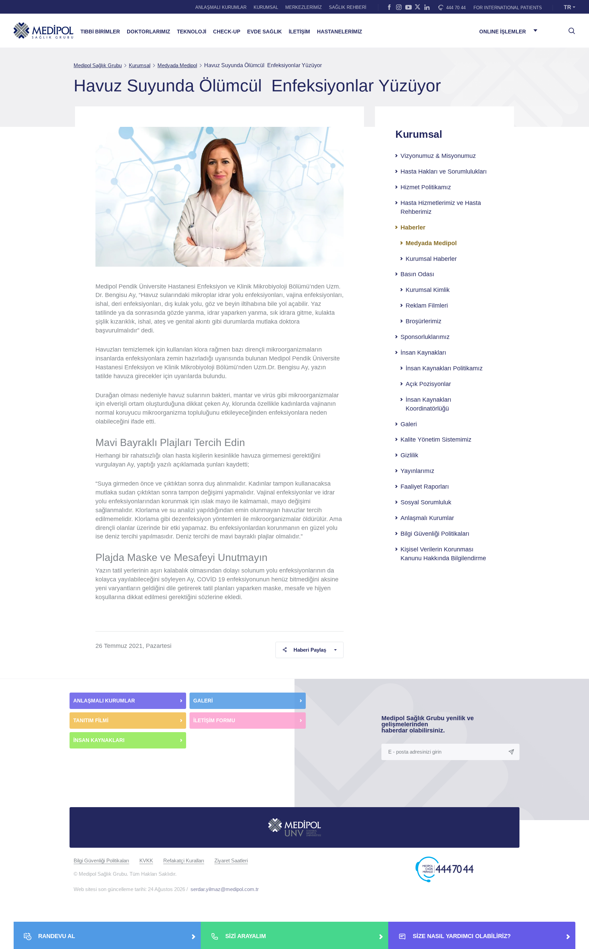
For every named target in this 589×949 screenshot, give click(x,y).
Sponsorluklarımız (425, 336)
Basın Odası (417, 274)
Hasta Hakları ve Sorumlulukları (444, 171)
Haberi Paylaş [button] (309, 650)
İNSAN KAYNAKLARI (99, 740)
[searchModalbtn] (569, 28)
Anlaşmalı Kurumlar (427, 518)
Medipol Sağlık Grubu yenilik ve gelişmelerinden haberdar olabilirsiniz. (427, 724)
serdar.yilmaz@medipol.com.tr (225, 889)
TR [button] (567, 7)
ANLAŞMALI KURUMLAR (220, 7)
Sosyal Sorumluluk (426, 502)
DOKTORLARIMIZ (148, 31)
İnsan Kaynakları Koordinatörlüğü (428, 404)
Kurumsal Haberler (431, 258)
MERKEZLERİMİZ (303, 7)
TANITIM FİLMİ (90, 720)
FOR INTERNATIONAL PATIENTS (507, 7)
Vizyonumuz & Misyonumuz (438, 155)
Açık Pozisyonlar (428, 384)
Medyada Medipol (431, 243)
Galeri (409, 424)
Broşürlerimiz (423, 321)
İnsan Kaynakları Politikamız (444, 368)
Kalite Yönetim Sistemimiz (436, 439)
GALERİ (203, 700)
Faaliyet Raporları (425, 486)
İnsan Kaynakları (423, 352)
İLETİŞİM (299, 31)
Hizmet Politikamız (426, 187)
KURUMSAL (266, 7)
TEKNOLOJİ (191, 31)
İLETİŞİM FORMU (214, 720)
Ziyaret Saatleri (231, 860)
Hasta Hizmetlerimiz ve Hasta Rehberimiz (441, 207)
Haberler (413, 227)
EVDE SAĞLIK (264, 31)
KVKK (146, 860)
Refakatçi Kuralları (183, 860)
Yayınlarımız (417, 471)
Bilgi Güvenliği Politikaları (435, 533)
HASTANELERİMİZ (339, 31)
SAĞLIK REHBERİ (347, 7)
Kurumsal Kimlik (428, 289)
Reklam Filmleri (427, 305)
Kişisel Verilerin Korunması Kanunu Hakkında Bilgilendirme (443, 554)
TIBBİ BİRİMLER (100, 31)
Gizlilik (409, 455)
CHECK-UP (226, 31)
